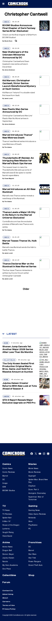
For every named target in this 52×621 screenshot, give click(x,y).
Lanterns (6, 528)
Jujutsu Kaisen (8, 557)
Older (26, 289)
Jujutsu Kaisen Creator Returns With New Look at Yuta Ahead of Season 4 (19, 386)
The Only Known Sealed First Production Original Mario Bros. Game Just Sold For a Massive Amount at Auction (18, 367)
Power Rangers (34, 561)
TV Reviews (7, 514)
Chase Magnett (9, 178)
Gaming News (34, 510)
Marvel (5, 476)
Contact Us (7, 591)
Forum (6, 582)
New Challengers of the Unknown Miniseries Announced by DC (15, 55)
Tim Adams (8, 147)
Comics (6, 22)
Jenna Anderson (9, 70)
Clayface (31, 486)
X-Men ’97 (6, 521)
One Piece (6, 568)
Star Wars (32, 554)
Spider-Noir (7, 517)
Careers (6, 602)
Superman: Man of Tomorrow (36, 498)
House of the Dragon (10, 525)
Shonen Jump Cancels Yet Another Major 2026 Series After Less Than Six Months (17, 349)
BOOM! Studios (8, 490)
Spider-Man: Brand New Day (38, 480)
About (5, 598)
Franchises (35, 542)
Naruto (5, 561)
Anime (6, 343)
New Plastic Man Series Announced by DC (15, 110)
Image (4, 483)
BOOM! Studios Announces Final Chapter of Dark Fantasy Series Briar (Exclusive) (18, 28)
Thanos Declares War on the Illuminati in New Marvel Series (19, 265)
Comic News (7, 468)
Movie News (33, 468)
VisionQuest (7, 536)
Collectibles (9, 360)
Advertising (7, 594)
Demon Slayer (8, 554)
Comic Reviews (8, 472)
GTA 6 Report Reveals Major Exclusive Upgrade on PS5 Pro (18, 401)
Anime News (7, 546)
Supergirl (32, 476)
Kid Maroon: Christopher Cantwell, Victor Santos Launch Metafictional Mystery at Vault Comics (19, 84)
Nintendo (32, 517)
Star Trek (32, 557)
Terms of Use (8, 605)
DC (3, 479)
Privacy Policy (8, 609)
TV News (6, 510)
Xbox (30, 521)
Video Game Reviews (37, 514)
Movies (32, 464)
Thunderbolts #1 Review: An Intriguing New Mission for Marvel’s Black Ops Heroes (18, 161)
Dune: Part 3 (33, 489)
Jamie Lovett (8, 98)
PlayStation (33, 525)
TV (4, 506)
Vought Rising (8, 532)
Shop (31, 575)
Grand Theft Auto (35, 565)
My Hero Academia (10, 565)
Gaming (6, 396)
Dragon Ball (7, 550)
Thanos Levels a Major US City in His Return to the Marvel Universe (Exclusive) (18, 215)
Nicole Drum (8, 41)
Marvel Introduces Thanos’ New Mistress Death (17, 136)
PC (29, 528)
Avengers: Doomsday (37, 493)
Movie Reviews (34, 472)
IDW (4, 486)
